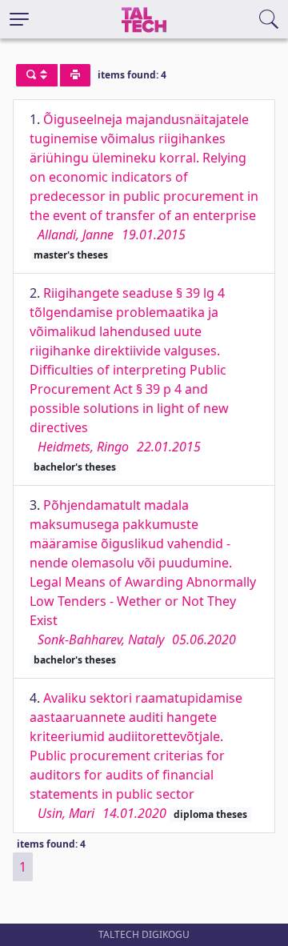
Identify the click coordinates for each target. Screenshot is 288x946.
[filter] (37, 75)
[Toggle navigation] (19, 19)
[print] (75, 75)
